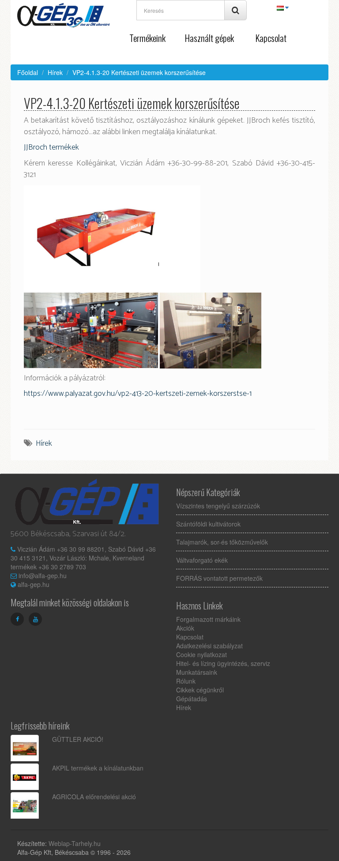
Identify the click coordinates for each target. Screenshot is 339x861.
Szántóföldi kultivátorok (208, 523)
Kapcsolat (271, 38)
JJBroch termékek (51, 147)
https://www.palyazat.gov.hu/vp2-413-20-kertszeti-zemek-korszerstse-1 (138, 393)
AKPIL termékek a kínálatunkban (97, 767)
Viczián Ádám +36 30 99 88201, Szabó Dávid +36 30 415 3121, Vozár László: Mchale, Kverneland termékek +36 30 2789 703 (83, 558)
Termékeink (147, 38)
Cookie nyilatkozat (201, 654)
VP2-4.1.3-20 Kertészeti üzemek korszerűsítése (139, 72)
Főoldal (27, 72)
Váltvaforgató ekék (202, 560)
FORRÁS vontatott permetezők (219, 578)
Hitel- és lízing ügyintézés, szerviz (223, 663)
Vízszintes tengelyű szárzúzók (218, 505)
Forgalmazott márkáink (208, 619)
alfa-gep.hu (33, 584)
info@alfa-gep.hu (43, 575)
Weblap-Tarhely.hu (75, 843)
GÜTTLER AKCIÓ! (77, 739)
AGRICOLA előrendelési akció (94, 796)
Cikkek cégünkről (200, 689)
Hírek (55, 72)
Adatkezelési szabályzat (209, 645)
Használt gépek (209, 38)
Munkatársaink (196, 672)
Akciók (185, 628)
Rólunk (186, 681)
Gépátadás (191, 698)
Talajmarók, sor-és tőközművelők (222, 542)
